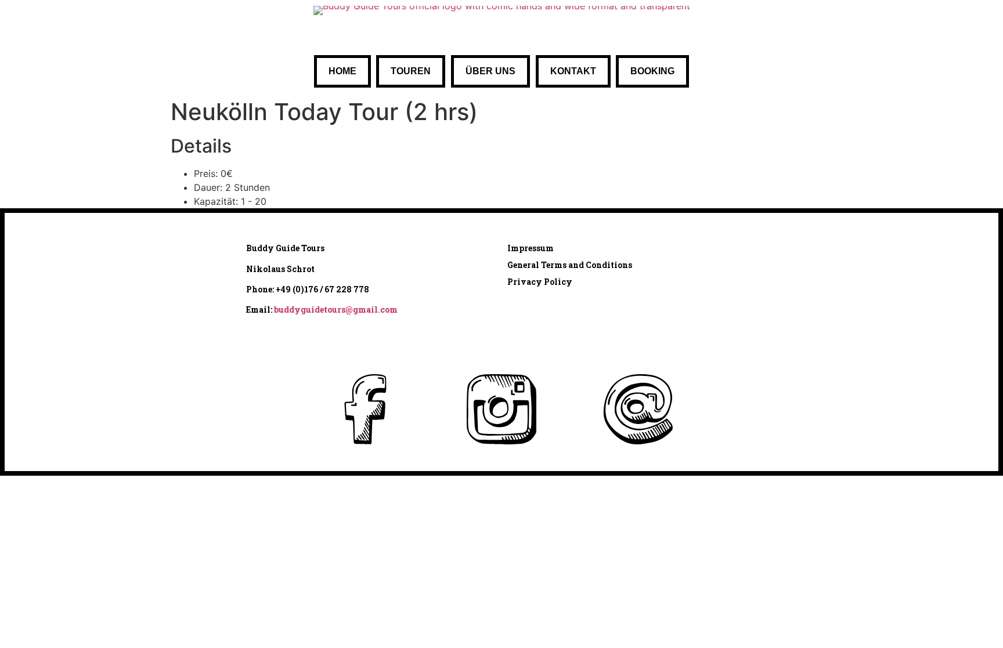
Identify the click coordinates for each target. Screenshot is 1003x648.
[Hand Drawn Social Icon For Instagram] (501, 409)
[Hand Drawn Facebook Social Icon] (365, 409)
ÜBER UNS (490, 71)
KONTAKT (573, 71)
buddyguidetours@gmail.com (336, 309)
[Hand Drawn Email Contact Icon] (638, 409)
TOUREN (411, 71)
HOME (342, 71)
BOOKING (652, 71)
